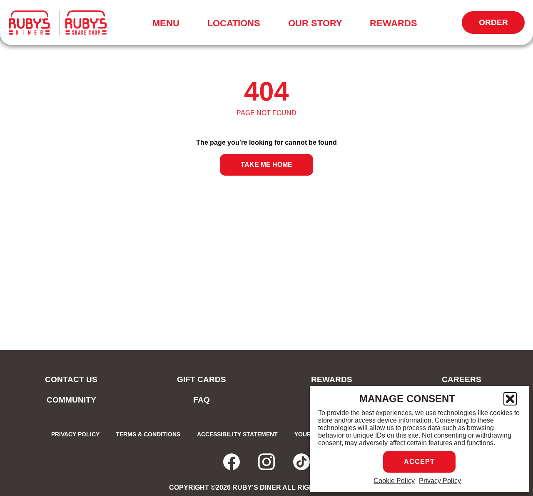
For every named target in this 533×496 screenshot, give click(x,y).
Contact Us (71, 379)
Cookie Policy (394, 480)
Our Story (315, 23)
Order (502, 26)
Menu (168, 25)
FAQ (201, 399)
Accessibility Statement (237, 434)
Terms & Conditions (148, 434)
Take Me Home (266, 164)
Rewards (393, 23)
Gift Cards (201, 379)
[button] (510, 399)
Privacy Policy (440, 480)
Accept (419, 461)
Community (71, 399)
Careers (461, 379)
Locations (233, 23)
